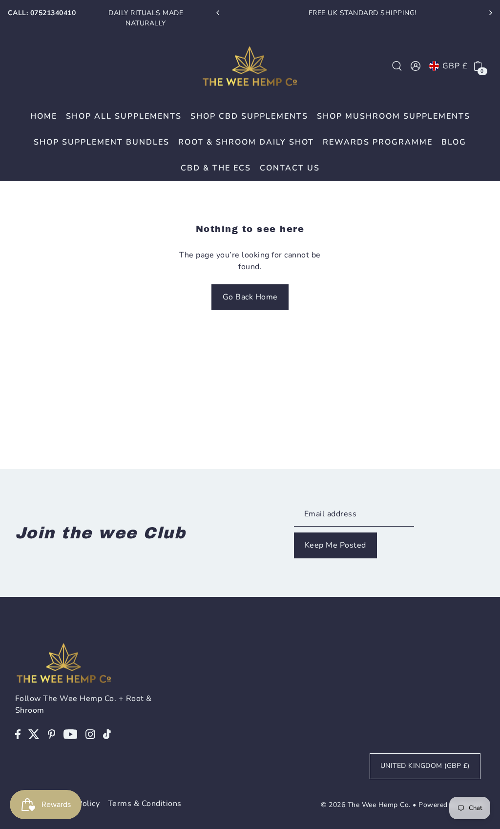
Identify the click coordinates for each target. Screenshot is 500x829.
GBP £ (455, 66)
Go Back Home (250, 297)
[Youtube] (70, 734)
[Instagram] (90, 734)
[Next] (490, 12)
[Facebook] (18, 734)
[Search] (397, 66)
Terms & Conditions (145, 803)
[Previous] (218, 12)
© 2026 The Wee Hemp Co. (366, 804)
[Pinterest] (52, 734)
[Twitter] (34, 734)
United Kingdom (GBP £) (425, 765)
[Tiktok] (107, 734)
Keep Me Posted (335, 545)
